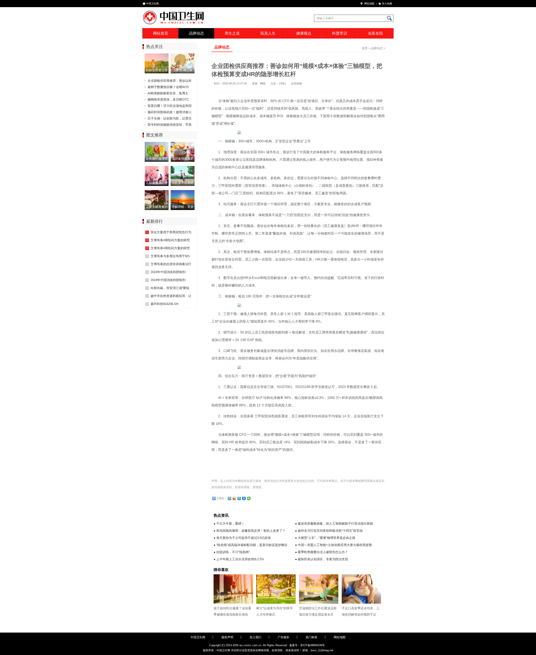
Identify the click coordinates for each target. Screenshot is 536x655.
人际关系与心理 (157, 182)
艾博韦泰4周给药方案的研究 (170, 240)
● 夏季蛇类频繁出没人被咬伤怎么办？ (321, 552)
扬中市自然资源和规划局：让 (171, 296)
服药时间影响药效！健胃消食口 (170, 112)
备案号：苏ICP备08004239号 (307, 645)
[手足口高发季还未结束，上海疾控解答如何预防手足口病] (361, 589)
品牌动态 (196, 33)
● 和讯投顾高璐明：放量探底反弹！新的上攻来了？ (249, 530)
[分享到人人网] (244, 498)
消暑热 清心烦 (182, 70)
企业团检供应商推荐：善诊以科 (170, 80)
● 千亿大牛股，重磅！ (229, 523)
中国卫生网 (152, 3)
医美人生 (268, 33)
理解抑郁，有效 (183, 207)
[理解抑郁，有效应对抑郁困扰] (183, 191)
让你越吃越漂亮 (157, 158)
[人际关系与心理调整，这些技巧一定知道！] (157, 167)
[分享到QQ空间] (229, 498)
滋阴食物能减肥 (183, 158)
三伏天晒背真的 (157, 207)
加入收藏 (387, 3)
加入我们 (255, 637)
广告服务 (283, 637)
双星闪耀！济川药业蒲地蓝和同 (170, 106)
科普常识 (339, 33)
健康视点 (303, 33)
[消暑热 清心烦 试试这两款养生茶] (183, 54)
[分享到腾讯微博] (239, 498)
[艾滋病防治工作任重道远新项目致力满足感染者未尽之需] (318, 589)
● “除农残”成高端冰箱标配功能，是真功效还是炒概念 (250, 545)
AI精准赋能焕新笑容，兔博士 (168, 93)
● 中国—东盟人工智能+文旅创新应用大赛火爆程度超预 (333, 545)
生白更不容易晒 (183, 182)
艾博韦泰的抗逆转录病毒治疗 (171, 264)
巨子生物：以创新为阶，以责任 (170, 118)
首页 (365, 48)
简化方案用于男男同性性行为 (171, 232)
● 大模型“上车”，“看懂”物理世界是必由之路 (325, 538)
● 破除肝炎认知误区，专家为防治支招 (321, 559)
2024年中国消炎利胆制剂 (168, 272)
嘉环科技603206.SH (164, 304)
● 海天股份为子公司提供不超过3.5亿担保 (242, 538)
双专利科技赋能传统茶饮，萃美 (170, 124)
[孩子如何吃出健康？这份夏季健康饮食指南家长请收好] (233, 589)
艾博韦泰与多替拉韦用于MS (170, 256)
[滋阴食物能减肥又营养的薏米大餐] (183, 143)
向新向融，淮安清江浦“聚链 (170, 288)
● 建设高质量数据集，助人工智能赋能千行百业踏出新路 (334, 523)
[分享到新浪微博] (234, 498)
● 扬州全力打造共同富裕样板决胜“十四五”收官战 (329, 530)
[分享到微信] (249, 498)
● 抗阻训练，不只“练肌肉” (232, 552)
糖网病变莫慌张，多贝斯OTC (168, 99)
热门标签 (311, 637)
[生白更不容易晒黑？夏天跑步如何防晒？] (183, 167)
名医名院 (375, 33)
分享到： (221, 498)
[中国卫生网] (194, 11)
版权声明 (227, 637)
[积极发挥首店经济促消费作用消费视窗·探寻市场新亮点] (157, 54)
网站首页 (160, 33)
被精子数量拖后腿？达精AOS (168, 87)
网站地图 (369, 3)
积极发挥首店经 (157, 70)
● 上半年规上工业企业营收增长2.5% (239, 559)
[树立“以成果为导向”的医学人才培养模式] (276, 589)
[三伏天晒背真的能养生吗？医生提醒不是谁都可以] (157, 191)
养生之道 (232, 33)
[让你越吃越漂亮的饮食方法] (157, 143)
